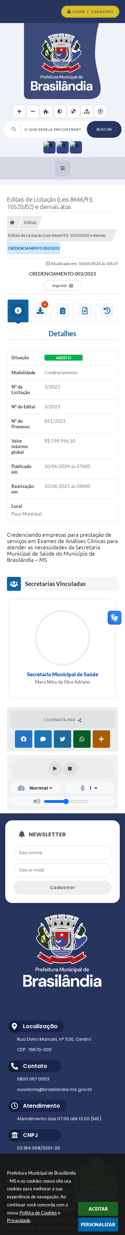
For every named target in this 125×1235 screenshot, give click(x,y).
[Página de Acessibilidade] (100, 111)
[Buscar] (104, 129)
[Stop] (70, 769)
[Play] (55, 769)
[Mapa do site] (87, 111)
